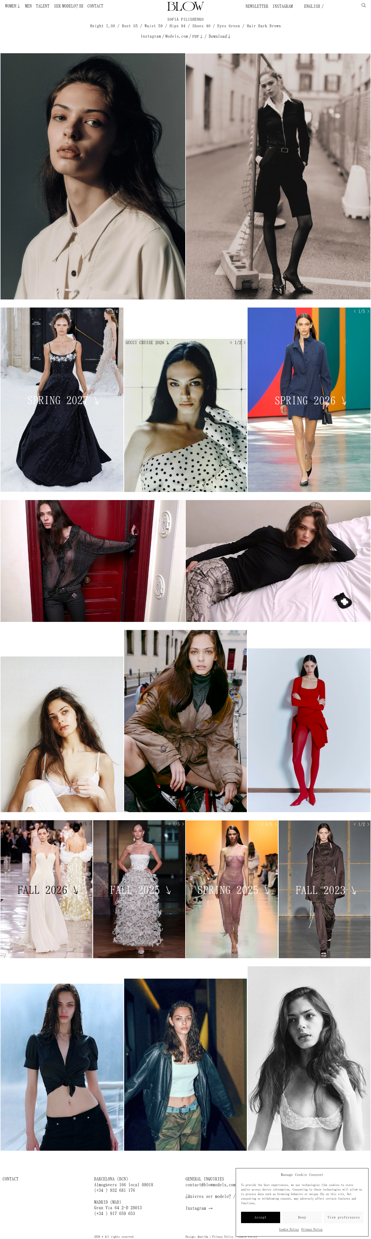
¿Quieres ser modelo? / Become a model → (231, 1196)
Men (28, 6)
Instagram (282, 6)
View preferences (344, 1217)
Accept (260, 1217)
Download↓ (220, 36)
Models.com (176, 36)
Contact (95, 6)
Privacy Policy (312, 1229)
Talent (42, 6)
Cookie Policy (289, 1229)
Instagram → (199, 1208)
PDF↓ (197, 36)
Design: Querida (197, 1236)
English (311, 6)
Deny (302, 1217)
